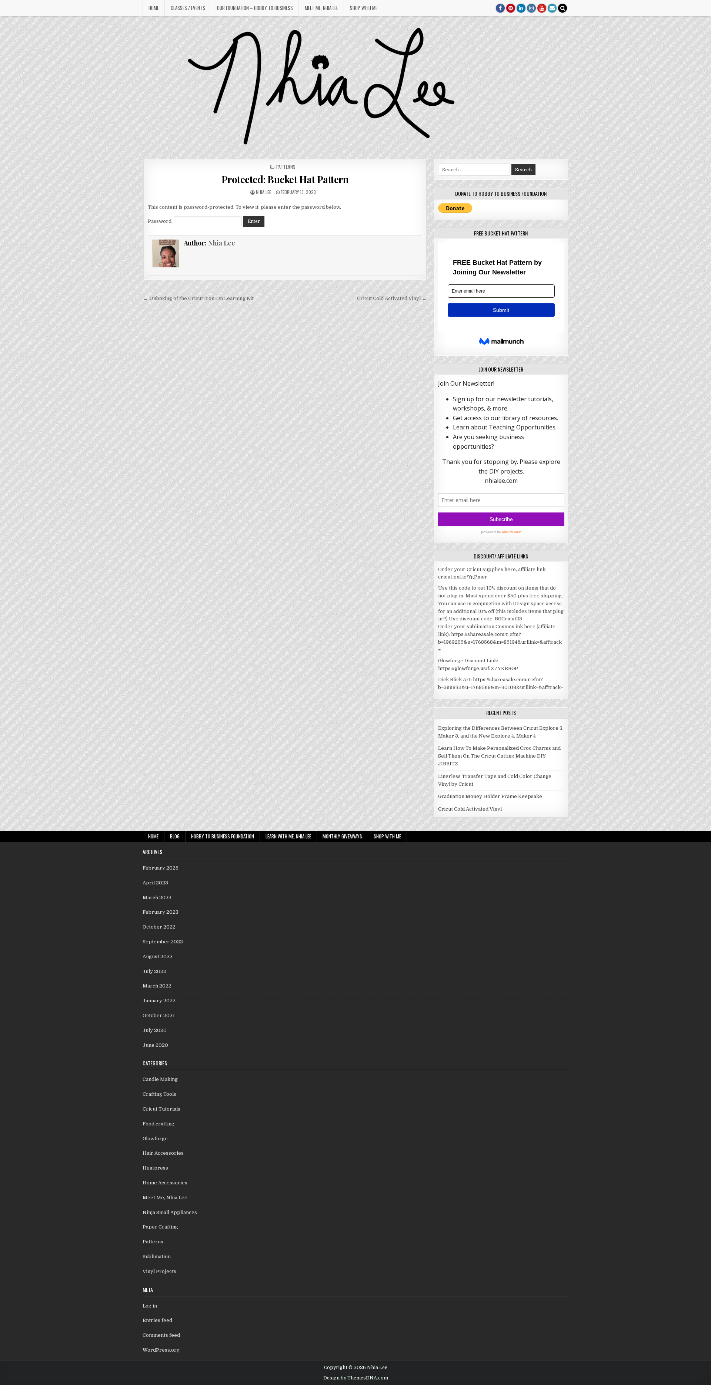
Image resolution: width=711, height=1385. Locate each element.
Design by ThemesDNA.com (355, 1378)
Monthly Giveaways (342, 836)
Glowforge (155, 1138)
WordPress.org (161, 1350)
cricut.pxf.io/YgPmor (462, 577)
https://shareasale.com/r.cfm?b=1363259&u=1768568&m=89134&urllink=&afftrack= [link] (500, 642)
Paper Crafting (160, 1227)
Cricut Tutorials (161, 1109)
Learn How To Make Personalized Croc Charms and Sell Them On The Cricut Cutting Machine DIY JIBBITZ (499, 755)
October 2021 (159, 1015)
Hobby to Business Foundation (222, 836)
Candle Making (160, 1079)
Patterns (286, 167)
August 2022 (158, 956)
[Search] (562, 8)
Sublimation (157, 1256)
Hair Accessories (163, 1153)
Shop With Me (363, 7)
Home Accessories (165, 1183)
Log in (150, 1306)
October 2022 (159, 927)
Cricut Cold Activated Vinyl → (392, 298)
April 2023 (155, 883)
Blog (175, 836)
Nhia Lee (263, 192)
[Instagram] (531, 8)
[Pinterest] (510, 8)
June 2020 (155, 1045)
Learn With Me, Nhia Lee (288, 836)
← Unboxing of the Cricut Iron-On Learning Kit (198, 298)
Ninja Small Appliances (170, 1212)
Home (153, 7)
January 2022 (159, 1000)
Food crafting (158, 1124)
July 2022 (154, 971)
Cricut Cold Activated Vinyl (470, 809)
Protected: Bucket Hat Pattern (285, 179)
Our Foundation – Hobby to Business (255, 7)
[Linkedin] (521, 8)
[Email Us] (552, 8)
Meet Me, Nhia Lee (321, 7)
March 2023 (157, 897)
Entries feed (157, 1320)
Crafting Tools (159, 1094)
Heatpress (155, 1168)
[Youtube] (541, 8)
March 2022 (157, 986)
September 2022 (163, 941)
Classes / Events (188, 7)
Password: (161, 221)
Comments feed (161, 1335)
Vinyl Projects (159, 1271)
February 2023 (160, 912)
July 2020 (155, 1030)
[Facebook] (500, 8)
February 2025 (160, 868)
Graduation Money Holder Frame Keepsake (490, 796)
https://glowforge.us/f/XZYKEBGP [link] (478, 668)
